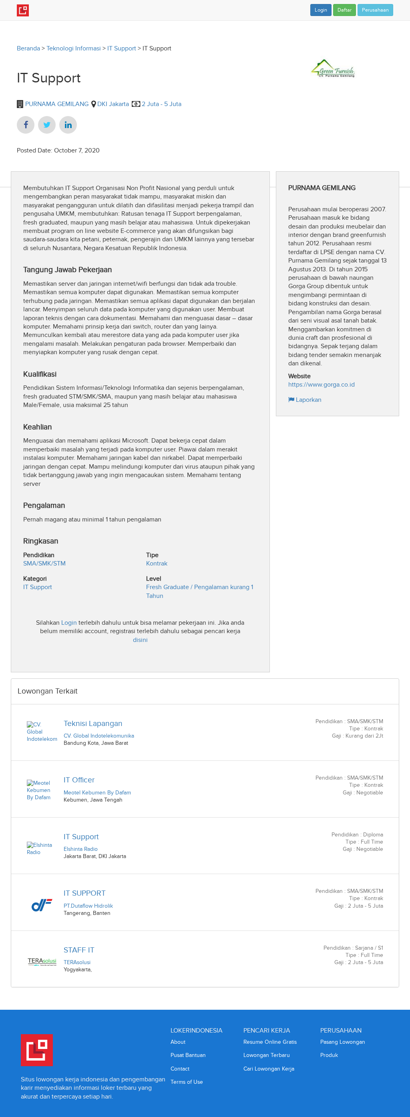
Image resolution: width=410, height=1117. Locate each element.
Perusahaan (375, 10)
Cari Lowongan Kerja (268, 1069)
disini (140, 639)
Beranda (28, 48)
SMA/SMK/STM (44, 563)
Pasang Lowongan (342, 1042)
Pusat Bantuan (188, 1055)
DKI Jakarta (113, 103)
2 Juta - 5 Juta (161, 103)
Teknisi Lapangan (93, 723)
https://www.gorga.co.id (321, 384)
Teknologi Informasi (73, 48)
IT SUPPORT (85, 893)
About (178, 1042)
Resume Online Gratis (270, 1042)
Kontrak (156, 563)
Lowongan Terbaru (266, 1055)
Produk (329, 1055)
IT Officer (79, 780)
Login (321, 10)
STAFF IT (79, 950)
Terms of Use (187, 1082)
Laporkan (308, 399)
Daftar (345, 10)
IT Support (121, 48)
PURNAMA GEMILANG (56, 103)
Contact (180, 1069)
